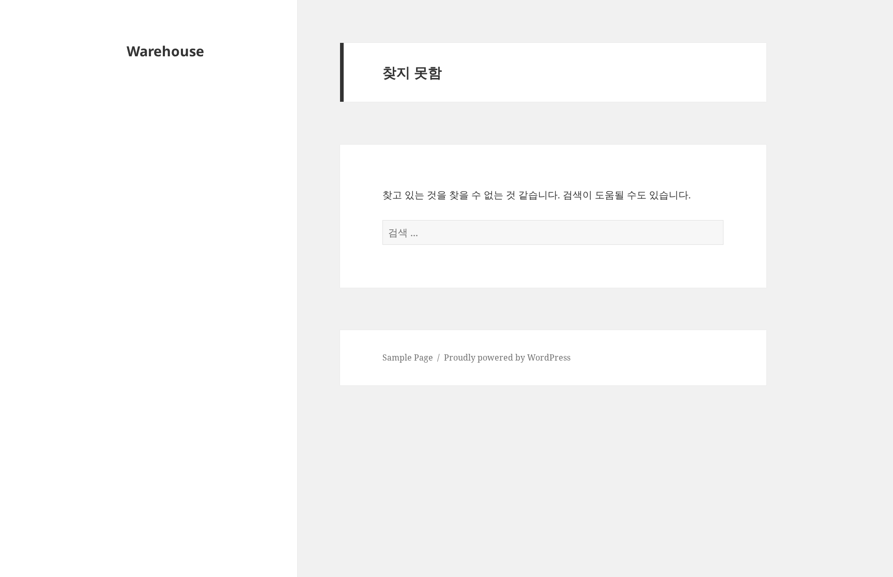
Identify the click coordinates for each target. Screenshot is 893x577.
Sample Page (407, 357)
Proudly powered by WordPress (507, 357)
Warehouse (165, 50)
